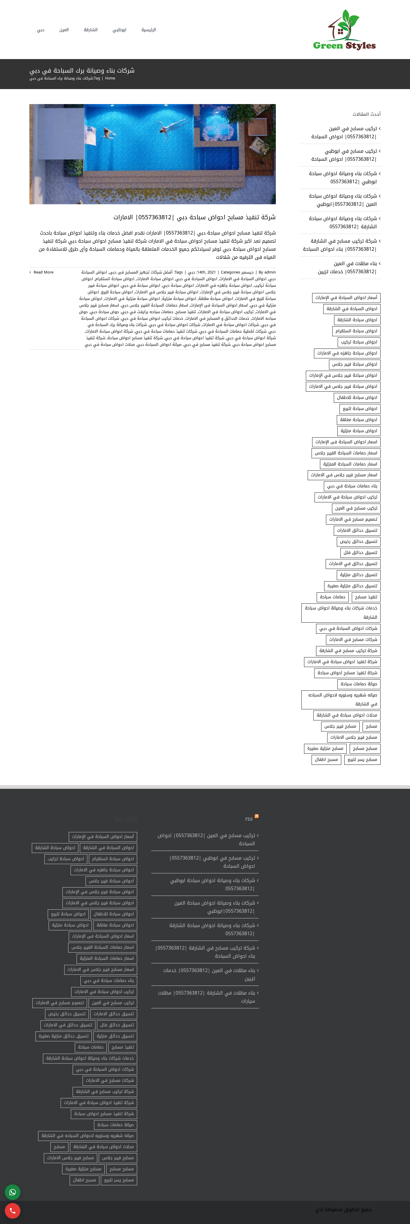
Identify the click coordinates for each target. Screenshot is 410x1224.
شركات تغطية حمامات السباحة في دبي (233, 331)
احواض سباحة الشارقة (357, 320)
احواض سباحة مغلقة (215, 298)
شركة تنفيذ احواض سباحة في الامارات (342, 662)
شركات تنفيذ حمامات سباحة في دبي (166, 331)
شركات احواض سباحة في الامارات (230, 324)
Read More (42, 272)
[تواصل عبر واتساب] (12, 1192)
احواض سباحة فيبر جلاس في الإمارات (232, 292)
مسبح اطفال (326, 760)
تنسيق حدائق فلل (360, 553)
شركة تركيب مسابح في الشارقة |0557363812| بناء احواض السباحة (340, 245)
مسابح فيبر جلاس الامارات (353, 737)
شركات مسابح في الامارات (353, 640)
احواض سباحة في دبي (140, 285)
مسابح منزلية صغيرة (325, 748)
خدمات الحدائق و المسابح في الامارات (217, 318)
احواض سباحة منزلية (179, 298)
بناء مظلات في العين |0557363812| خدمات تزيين (347, 267)
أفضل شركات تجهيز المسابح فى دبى (141, 272)
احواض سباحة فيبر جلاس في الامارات (166, 292)
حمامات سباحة (332, 597)
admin (270, 272)
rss (249, 819)
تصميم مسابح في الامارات (353, 519)
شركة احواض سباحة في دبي (251, 338)
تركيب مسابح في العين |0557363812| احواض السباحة (344, 132)
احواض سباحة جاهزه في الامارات (224, 285)
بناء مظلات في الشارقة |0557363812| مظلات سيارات (206, 997)
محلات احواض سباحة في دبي (110, 344)
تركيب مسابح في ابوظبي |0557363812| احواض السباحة (344, 155)
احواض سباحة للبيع (117, 292)
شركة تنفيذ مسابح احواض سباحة (135, 338)
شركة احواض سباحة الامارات (109, 331)
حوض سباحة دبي (104, 312)
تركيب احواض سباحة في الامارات (226, 312)
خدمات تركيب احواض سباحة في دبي (152, 318)
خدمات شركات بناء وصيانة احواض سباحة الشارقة (341, 612)
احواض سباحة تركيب (359, 342)
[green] (343, 10)
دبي (191, 272)
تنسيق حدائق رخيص (358, 541)
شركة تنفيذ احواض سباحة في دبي (194, 338)
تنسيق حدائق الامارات (357, 530)
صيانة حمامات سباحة (359, 684)
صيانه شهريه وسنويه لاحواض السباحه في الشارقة (342, 699)
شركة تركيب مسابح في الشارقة (348, 651)
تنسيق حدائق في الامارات (353, 564)
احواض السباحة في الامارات (243, 279)
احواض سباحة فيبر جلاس (354, 364)
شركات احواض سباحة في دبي (174, 324)
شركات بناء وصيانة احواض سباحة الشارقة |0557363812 (343, 222)
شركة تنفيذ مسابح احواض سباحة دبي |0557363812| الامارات (194, 217)
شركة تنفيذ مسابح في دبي (207, 344)
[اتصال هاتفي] (12, 1211)
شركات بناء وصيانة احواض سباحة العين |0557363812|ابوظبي (343, 200)
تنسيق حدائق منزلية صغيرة (352, 586)
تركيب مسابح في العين (356, 508)
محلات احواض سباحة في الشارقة (347, 715)
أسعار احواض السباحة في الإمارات (346, 298)
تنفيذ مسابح (186, 312)
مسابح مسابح (365, 748)
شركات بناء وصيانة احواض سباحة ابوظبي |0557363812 (343, 177)
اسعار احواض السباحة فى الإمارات (219, 305)
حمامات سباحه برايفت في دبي (147, 312)
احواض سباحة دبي (178, 285)
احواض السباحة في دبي (196, 279)
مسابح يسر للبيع (362, 760)
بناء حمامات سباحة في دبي (352, 486)
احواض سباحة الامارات (155, 279)
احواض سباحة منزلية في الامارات (132, 298)
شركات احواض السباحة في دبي (348, 628)
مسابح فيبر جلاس (340, 726)
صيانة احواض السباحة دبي (159, 344)
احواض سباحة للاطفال (357, 398)
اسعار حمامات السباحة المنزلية (350, 464)
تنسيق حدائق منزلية (358, 575)
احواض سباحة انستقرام (114, 279)
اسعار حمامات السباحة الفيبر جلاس (346, 453)
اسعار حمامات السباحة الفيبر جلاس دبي (154, 305)
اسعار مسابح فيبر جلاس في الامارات (344, 475)
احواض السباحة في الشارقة (352, 309)
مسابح (371, 726)
